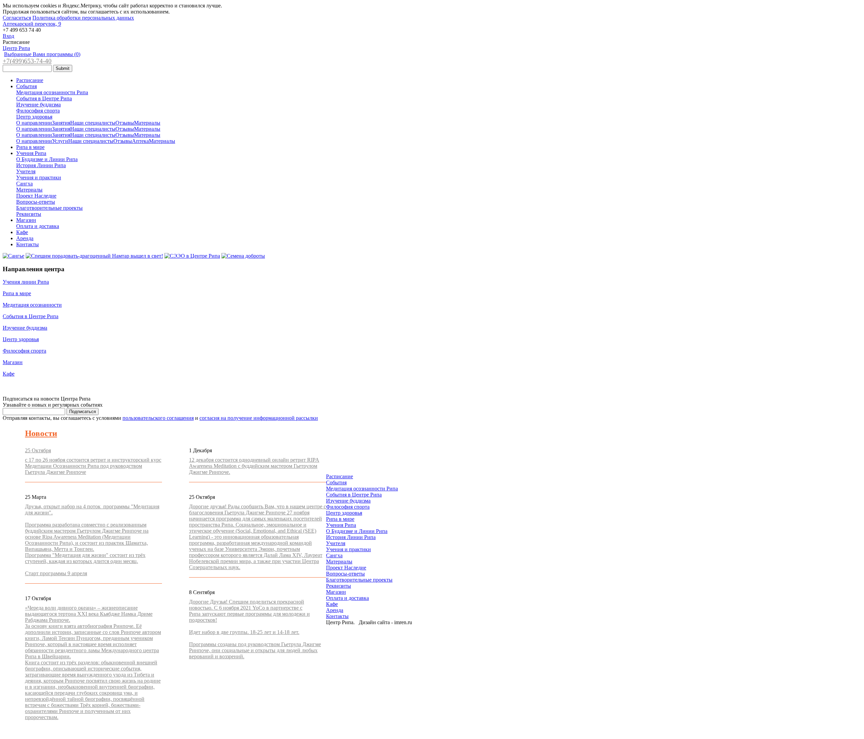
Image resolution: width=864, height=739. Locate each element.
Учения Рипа (31, 153)
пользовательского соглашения (158, 418)
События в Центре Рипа (44, 98)
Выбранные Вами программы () (42, 54)
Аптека (140, 141)
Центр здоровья (34, 117)
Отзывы (124, 123)
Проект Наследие (36, 196)
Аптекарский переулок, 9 (32, 24)
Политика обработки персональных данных (83, 18)
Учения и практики (38, 177)
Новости (41, 433)
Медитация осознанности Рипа (52, 92)
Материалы (147, 123)
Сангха (24, 183)
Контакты (27, 244)
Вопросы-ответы (35, 202)
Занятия (61, 123)
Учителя (25, 171)
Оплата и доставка (37, 226)
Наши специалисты (92, 123)
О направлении (34, 123)
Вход (8, 36)
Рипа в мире (30, 147)
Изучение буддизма (38, 104)
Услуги (60, 141)
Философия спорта (38, 110)
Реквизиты (28, 214)
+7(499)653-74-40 (27, 61)
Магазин (26, 220)
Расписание (29, 80)
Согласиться (17, 18)
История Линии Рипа (41, 165)
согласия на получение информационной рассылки (258, 418)
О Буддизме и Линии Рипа (47, 159)
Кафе (22, 232)
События (26, 86)
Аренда (24, 238)
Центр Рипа (16, 48)
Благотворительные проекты (49, 208)
